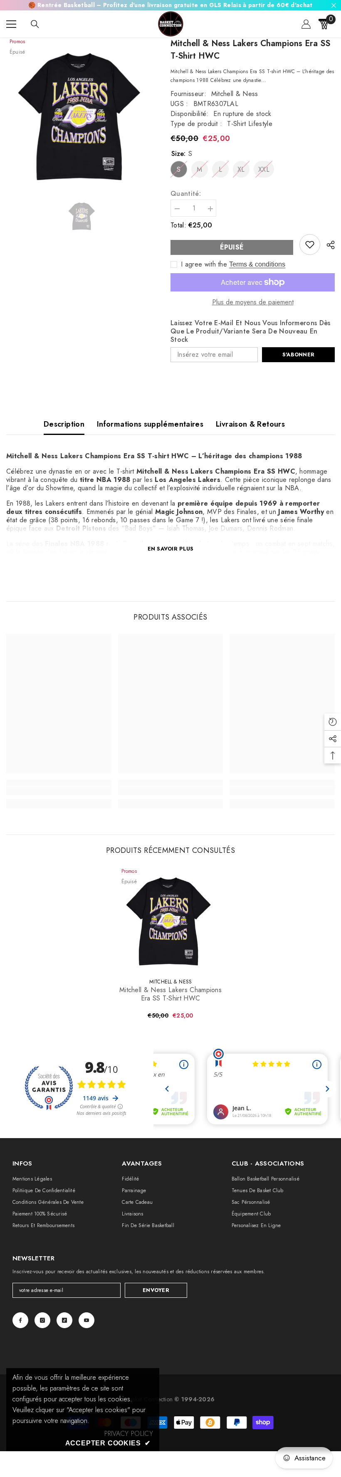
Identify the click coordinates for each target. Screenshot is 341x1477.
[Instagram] (42, 1320)
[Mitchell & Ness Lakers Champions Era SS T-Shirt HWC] (170, 919)
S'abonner (298, 354)
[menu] (11, 24)
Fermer (334, 5)
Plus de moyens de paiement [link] (253, 302)
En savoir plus (171, 549)
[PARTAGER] (327, 245)
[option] (82, 114)
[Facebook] (20, 1320)
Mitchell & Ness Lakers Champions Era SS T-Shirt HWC (170, 994)
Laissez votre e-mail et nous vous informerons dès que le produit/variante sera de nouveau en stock (250, 331)
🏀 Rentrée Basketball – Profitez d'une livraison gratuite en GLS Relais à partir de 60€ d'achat (170, 5)
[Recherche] (35, 24)
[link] (309, 244)
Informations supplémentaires (150, 424)
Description (64, 424)
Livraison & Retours (250, 424)
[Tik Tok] (64, 1320)
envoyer (156, 1290)
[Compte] (306, 24)
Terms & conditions (257, 264)
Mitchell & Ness (234, 94)
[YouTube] (86, 1320)
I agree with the (204, 264)
